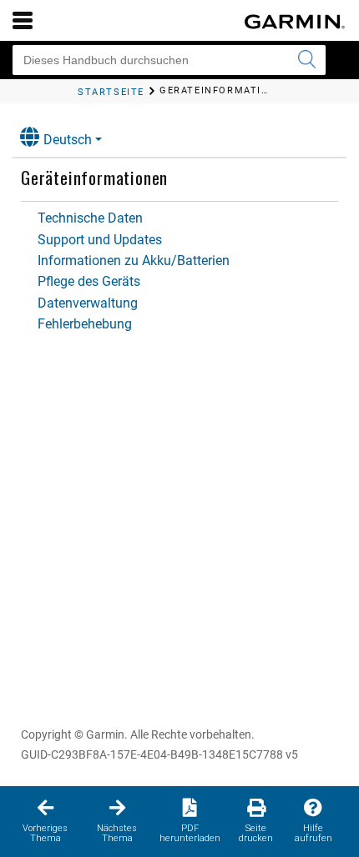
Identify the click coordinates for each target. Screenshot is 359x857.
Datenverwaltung (88, 303)
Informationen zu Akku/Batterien (134, 260)
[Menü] (23, 20)
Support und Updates (100, 240)
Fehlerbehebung (85, 324)
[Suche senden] (306, 60)
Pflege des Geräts (89, 281)
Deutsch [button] (67, 140)
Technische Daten (90, 218)
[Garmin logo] (295, 22)
